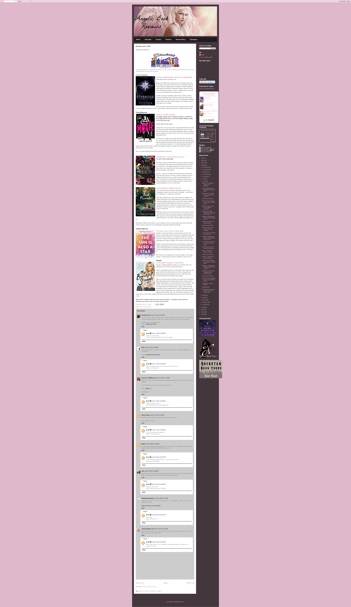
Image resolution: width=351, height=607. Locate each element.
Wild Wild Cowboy (208, 104)
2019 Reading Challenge (207, 130)
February (205, 302)
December (205, 167)
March (204, 300)
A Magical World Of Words (153, 354)
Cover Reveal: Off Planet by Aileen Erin (208, 233)
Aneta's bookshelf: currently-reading (209, 94)
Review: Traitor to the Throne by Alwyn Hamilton (208, 229)
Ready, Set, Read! (151, 324)
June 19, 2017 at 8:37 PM (159, 457)
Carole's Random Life (147, 529)
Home (138, 39)
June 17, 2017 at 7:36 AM (163, 378)
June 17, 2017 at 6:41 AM (158, 315)
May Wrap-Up (205, 287)
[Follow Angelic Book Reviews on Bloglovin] (207, 83)
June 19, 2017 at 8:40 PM (159, 484)
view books (213, 141)
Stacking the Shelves (145, 306)
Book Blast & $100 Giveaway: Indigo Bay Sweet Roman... (208, 213)
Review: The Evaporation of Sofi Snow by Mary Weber (208, 280)
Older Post (190, 583)
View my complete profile (206, 57)
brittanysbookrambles (147, 498)
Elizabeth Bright (208, 105)
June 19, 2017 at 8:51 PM (159, 542)
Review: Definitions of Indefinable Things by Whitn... (208, 190)
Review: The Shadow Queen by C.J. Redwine (207, 184)
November (205, 169)
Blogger (182, 601)
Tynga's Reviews (167, 69)
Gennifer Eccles (145, 315)
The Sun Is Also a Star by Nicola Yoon (169, 231)
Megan (143, 444)
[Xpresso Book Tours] (208, 357)
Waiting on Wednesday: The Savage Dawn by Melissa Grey (208, 238)
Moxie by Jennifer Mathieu (165, 114)
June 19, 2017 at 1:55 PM (161, 498)
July (204, 179)
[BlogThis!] (158, 304)
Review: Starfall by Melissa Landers (207, 251)
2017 (202, 165)
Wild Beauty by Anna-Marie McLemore (170, 157)
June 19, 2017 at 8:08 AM (151, 471)
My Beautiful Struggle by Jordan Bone (170, 262)
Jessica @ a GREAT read (148, 378)
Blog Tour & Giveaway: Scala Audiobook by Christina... (208, 195)
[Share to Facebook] (161, 304)
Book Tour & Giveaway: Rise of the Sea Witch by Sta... (208, 202)
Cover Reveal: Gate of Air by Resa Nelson (208, 247)
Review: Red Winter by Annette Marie (208, 222)
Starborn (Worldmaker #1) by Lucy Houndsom (174, 77)
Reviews (168, 39)
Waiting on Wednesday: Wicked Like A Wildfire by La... (208, 218)
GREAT (148, 388)
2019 (202, 160)
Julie (142, 471)
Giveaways (193, 39)
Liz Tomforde (207, 98)
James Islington (208, 113)
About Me (148, 39)
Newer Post (140, 583)
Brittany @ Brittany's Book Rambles (151, 505)
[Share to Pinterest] (163, 304)
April (204, 297)
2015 (202, 309)
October (205, 172)
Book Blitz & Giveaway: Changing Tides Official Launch (208, 272)
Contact (158, 39)
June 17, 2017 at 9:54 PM (159, 364)
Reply (143, 326)
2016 (202, 307)
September (206, 174)
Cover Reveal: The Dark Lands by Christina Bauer (208, 243)
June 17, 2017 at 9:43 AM (157, 415)
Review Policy (180, 39)
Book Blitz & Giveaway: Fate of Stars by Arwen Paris (208, 291)
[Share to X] (159, 304)
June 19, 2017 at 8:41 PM (159, 514)
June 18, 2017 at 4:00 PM (152, 444)
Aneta (147, 333)
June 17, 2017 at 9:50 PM (159, 333)
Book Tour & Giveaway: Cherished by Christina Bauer (209, 262)
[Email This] (156, 304)
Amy (142, 347)
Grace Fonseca (145, 415)
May (204, 295)
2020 (202, 158)
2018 (202, 163)
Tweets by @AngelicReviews (207, 88)
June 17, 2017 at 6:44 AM (151, 347)
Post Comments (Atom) (149, 586)
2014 (202, 312)
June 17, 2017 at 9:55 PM (159, 401)
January (205, 304)
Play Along (206, 97)
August (205, 176)
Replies (145, 330)
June (204, 181)
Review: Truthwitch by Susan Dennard (208, 257)
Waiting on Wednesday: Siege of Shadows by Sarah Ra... (208, 267)
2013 (202, 314)
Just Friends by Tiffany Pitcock (168, 188)
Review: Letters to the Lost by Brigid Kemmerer (208, 207)
